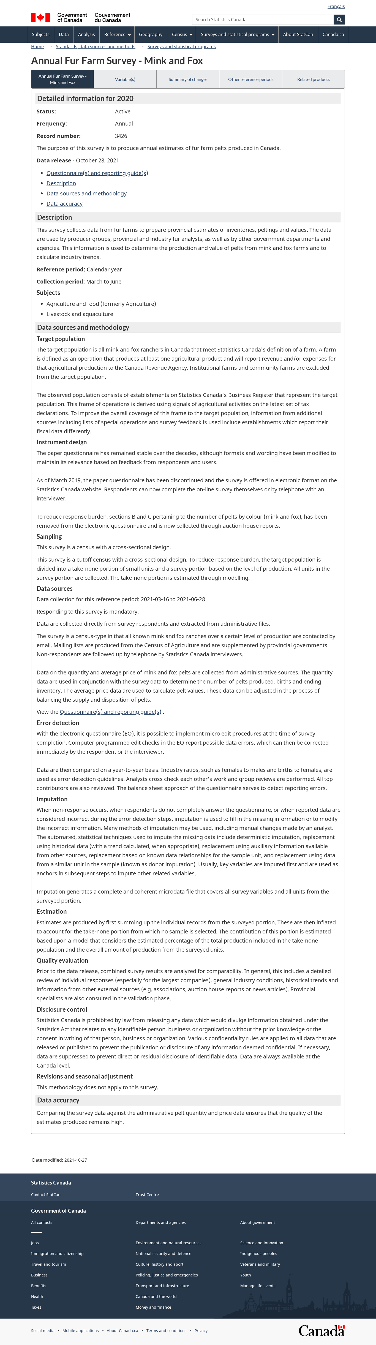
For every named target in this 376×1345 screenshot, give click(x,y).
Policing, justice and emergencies (167, 1275)
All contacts (41, 1222)
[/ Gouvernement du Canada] (80, 18)
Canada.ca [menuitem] (333, 34)
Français (336, 6)
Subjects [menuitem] (41, 34)
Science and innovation (261, 1242)
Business (39, 1275)
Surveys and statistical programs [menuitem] (235, 34)
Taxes (36, 1307)
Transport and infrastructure (162, 1285)
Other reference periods (251, 79)
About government (257, 1222)
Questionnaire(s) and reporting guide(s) (97, 173)
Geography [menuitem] (150, 34)
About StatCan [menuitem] (298, 34)
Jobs (35, 1242)
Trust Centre (147, 1194)
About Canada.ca (122, 1330)
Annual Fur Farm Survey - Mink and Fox (63, 79)
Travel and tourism (48, 1264)
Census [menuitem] (179, 34)
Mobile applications (80, 1330)
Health (37, 1296)
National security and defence (163, 1253)
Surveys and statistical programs (182, 46)
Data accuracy (65, 203)
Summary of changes (188, 79)
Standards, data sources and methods (95, 46)
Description (61, 183)
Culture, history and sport (159, 1264)
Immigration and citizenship (57, 1253)
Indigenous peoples (258, 1253)
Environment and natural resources (168, 1242)
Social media (43, 1330)
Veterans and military (260, 1264)
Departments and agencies (161, 1222)
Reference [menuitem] (115, 34)
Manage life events (258, 1285)
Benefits (38, 1285)
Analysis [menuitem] (86, 34)
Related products (313, 79)
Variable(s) (125, 79)
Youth (245, 1275)
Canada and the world (156, 1296)
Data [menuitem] (64, 34)
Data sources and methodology (87, 193)
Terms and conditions (166, 1330)
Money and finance (153, 1307)
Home (37, 46)
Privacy (201, 1330)
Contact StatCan (46, 1194)
